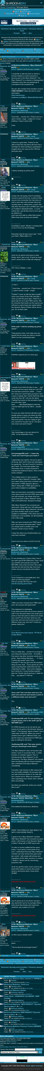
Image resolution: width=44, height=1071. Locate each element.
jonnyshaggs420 (17, 447)
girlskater (14, 1022)
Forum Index (10, 13)
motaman (13, 1041)
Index (24, 33)
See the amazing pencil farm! (22, 584)
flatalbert (13, 980)
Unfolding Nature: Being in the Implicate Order (19, 49)
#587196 (13, 802)
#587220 (13, 896)
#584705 (13, 138)
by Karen (27, 982)
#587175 (13, 688)
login (37, 39)
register (5, 41)
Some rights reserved (34, 1066)
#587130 (13, 647)
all (21, 1006)
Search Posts (21, 13)
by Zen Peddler (29, 988)
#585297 (13, 350)
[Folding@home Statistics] (4, 262)
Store (22, 16)
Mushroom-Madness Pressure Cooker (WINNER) (22, 1026)
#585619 (13, 383)
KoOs (33, 320)
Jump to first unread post (8, 56)
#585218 (13, 280)
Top (43, 104)
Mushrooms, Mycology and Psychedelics (14, 29)
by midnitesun (28, 1018)
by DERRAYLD (28, 994)
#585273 (13, 322)
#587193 (13, 714)
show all (41, 56)
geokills (9, 1041)
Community (11, 7)
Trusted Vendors (35, 13)
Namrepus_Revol (16, 986)
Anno (33, 645)
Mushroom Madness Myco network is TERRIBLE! (23, 979)
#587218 (13, 821)
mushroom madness (12, 1020)
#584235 (13, 69)
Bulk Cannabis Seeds (15, 51)
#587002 (13, 598)
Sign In (17, 11)
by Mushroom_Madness (31, 1002)
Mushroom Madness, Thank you (16, 984)
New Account (26, 11)
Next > (35, 56)
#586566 (13, 449)
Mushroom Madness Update (15, 990)
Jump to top (5, 955)
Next (30, 33)
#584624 (13, 112)
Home (3, 7)
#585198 (13, 251)
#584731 (13, 166)
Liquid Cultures (28, 51)
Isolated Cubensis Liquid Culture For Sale (28, 52)
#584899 (13, 191)
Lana (33, 136)
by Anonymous (29, 1032)
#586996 (13, 554)
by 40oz (27, 1010)
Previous (17, 33)
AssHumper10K (37, 712)
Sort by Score (16, 1046)
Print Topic (24, 1046)
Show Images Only (6, 1046)
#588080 (13, 930)
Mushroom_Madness (19, 110)
